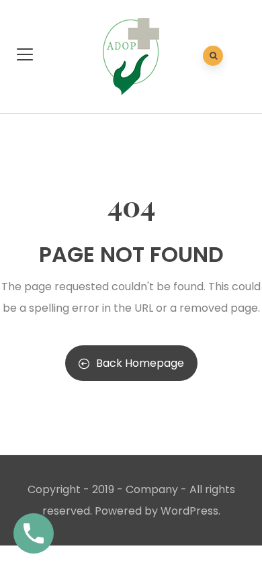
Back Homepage (140, 363)
